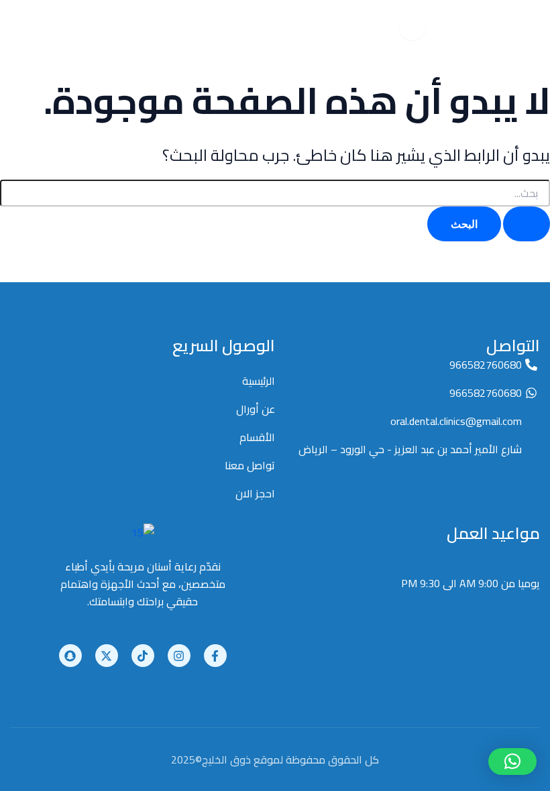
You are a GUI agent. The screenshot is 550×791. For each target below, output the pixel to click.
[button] (512, 761)
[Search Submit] (526, 223)
